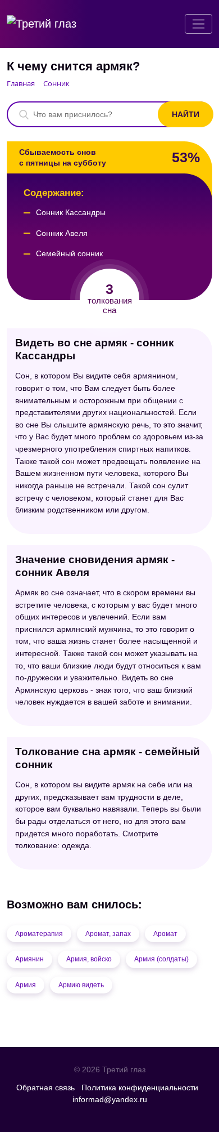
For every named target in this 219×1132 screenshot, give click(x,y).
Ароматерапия (39, 934)
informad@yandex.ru (109, 1099)
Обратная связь (45, 1087)
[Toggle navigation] (198, 24)
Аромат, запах (108, 934)
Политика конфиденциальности (139, 1087)
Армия (25, 985)
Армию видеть (81, 985)
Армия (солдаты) (161, 959)
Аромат (165, 934)
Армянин (29, 959)
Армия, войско (89, 959)
